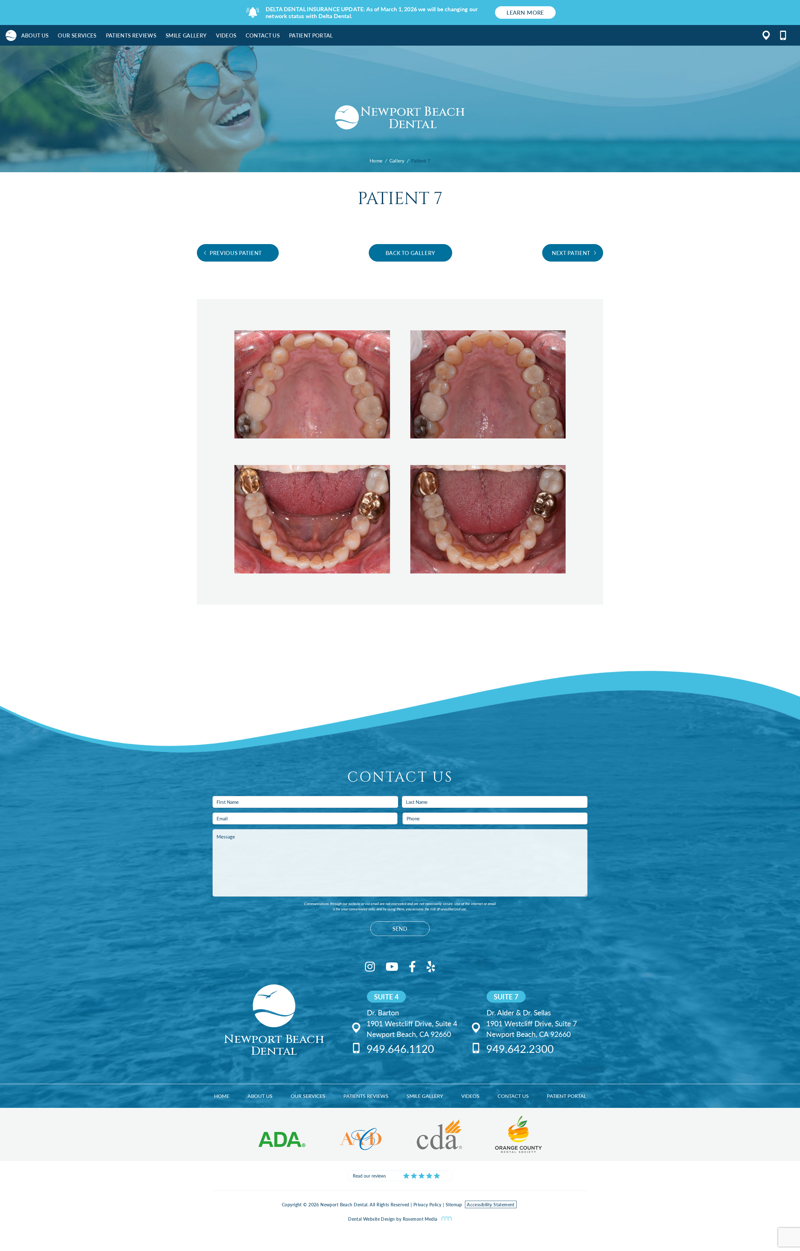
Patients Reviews (131, 35)
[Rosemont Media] (445, 1219)
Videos (226, 35)
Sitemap (454, 1204)
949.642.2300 (520, 1048)
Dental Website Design (371, 1219)
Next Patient (571, 253)
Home (376, 160)
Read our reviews (369, 1176)
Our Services (77, 35)
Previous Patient (236, 253)
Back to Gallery (410, 253)
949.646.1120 (400, 1048)
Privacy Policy (427, 1204)
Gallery (396, 160)
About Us (35, 35)
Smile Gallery (186, 35)
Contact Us (262, 35)
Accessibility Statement (491, 1204)
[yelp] (431, 968)
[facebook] (412, 968)
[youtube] (392, 968)
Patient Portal (311, 35)
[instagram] (370, 968)
